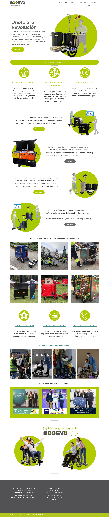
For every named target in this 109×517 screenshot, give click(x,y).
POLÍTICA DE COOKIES (54, 495)
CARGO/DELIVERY (56, 2)
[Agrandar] (95, 351)
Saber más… (39, 129)
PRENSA (93, 2)
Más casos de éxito (24, 325)
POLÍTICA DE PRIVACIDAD (54, 493)
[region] (54, 36)
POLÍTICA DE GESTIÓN (54, 497)
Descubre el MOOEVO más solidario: (54, 345)
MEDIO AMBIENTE (70, 2)
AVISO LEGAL (54, 490)
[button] (54, 36)
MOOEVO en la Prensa (54, 325)
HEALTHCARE (84, 2)
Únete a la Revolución (24, 25)
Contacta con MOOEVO (85, 325)
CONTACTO (54, 499)
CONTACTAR (92, 5)
